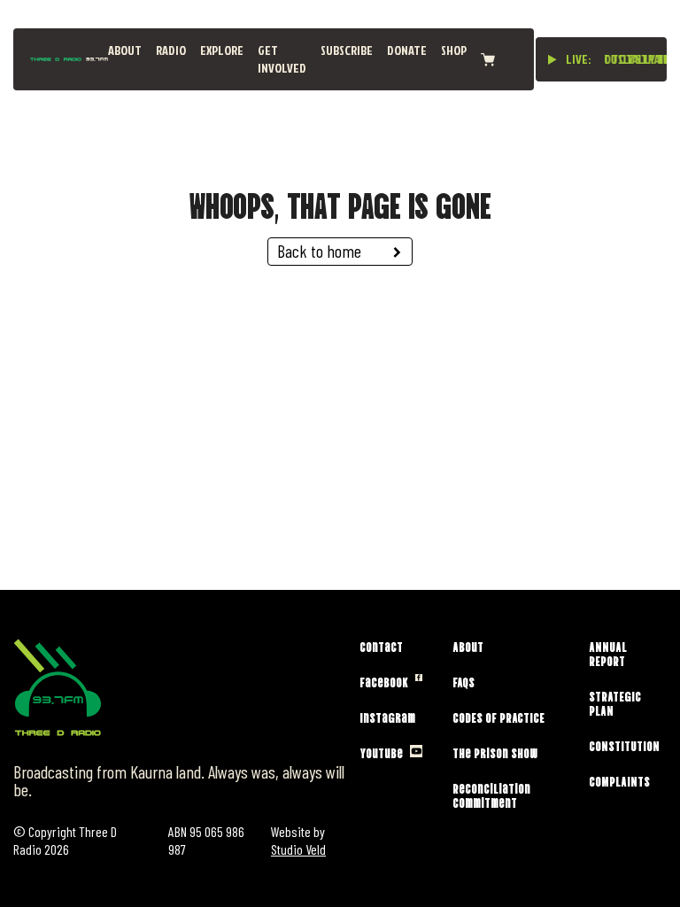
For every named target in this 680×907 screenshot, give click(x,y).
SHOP (454, 50)
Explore (221, 50)
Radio (171, 50)
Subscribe (347, 50)
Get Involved (282, 59)
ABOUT (125, 50)
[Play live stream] (552, 59)
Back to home (319, 250)
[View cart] (488, 59)
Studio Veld (298, 849)
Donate (407, 50)
